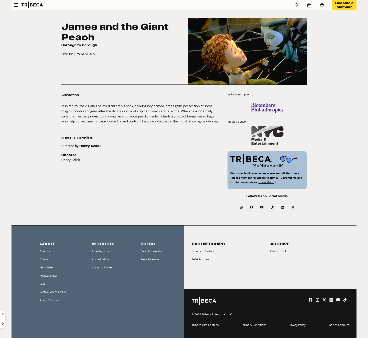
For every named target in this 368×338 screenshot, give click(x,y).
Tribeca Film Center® (205, 325)
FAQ (42, 284)
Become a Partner (203, 251)
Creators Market (102, 267)
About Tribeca (49, 300)
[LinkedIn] (282, 207)
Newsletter (47, 267)
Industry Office (101, 251)
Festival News (48, 275)
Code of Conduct (338, 325)
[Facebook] (251, 207)
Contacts (45, 259)
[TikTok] (272, 207)
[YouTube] (261, 207)
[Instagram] (241, 207)
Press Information (151, 251)
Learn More (266, 182)
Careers (45, 251)
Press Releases (149, 259)
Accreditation (100, 259)
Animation (70, 95)
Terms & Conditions (253, 325)
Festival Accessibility (53, 292)
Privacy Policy (297, 325)
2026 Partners (200, 259)
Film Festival (278, 251)
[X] (292, 207)
